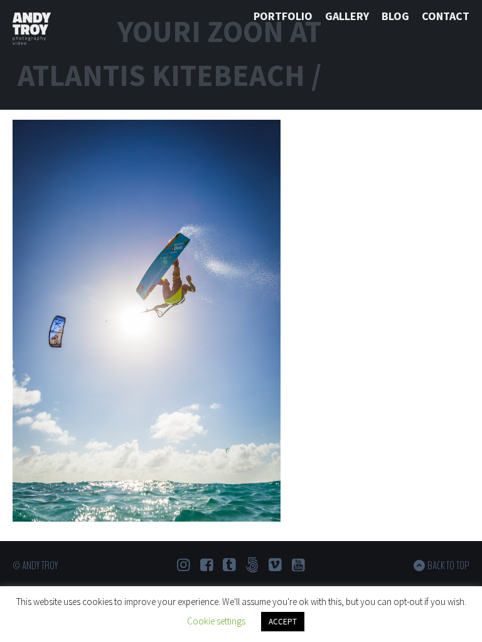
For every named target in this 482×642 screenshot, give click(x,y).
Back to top (448, 565)
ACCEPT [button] (283, 621)
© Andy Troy (35, 565)
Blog (395, 16)
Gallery (347, 16)
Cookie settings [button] (216, 621)
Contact (445, 16)
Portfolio (283, 16)
